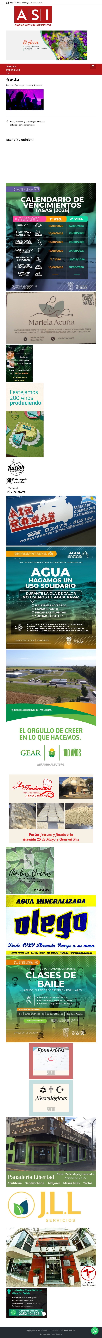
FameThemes (56, 1334)
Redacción (37, 85)
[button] (95, 1331)
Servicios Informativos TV (13, 69)
